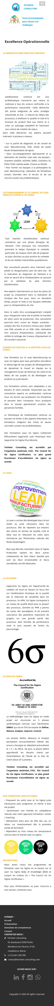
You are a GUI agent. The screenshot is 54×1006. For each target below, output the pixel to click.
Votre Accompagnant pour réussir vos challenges (32, 21)
